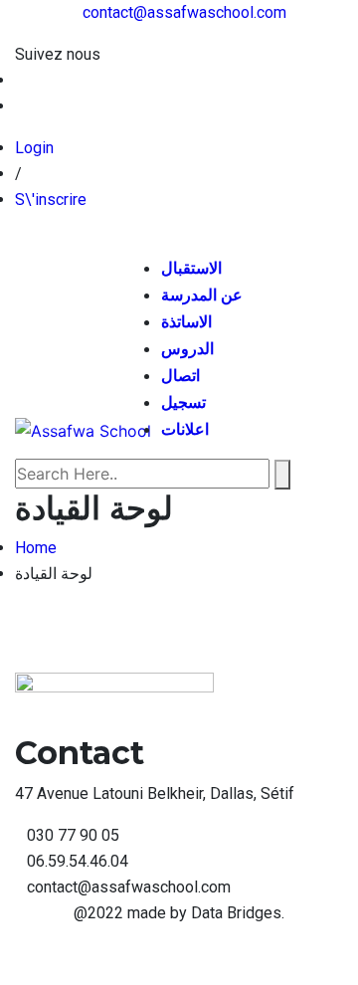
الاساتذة (186, 321)
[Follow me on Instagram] (21, 106)
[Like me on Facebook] (21, 80)
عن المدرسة (202, 295)
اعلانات (185, 429)
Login (34, 147)
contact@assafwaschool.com (184, 12)
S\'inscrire (51, 199)
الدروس (187, 348)
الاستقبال (191, 268)
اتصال (180, 375)
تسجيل (183, 402)
